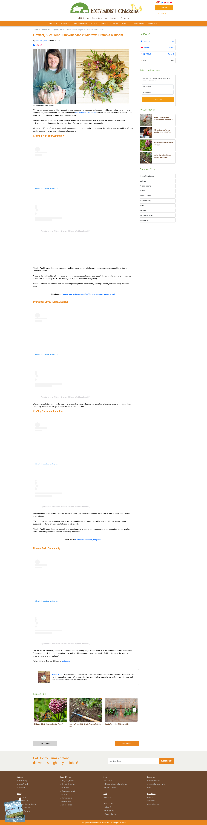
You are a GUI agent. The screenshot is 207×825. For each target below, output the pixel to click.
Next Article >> (126, 743)
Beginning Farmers (58, 30)
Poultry (64, 23)
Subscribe (164, 7)
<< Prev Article (45, 743)
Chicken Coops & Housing (27, 804)
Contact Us (125, 18)
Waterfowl (22, 787)
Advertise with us (154, 780)
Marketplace (153, 23)
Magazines (138, 23)
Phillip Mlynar (41, 40)
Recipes (108, 797)
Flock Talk (22, 797)
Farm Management (68, 791)
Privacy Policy (109, 810)
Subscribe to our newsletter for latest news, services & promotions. (156, 79)
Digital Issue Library (109, 23)
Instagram (66, 661)
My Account (84, 18)
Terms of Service (110, 814)
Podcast (125, 23)
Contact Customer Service (156, 784)
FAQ (149, 787)
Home (36, 30)
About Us (108, 807)
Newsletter (114, 18)
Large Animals (23, 784)
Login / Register (153, 804)
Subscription (166, 761)
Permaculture (66, 801)
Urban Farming (67, 805)
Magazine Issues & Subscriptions (116, 784)
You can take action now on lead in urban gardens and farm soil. (88, 294)
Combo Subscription (99, 18)
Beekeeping (23, 780)
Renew (150, 797)
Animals (52, 23)
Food (93, 23)
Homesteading (67, 798)
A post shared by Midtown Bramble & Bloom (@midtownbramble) (65, 231)
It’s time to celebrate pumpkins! (88, 540)
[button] (134, 710)
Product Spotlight (111, 787)
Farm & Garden (79, 23)
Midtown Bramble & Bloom (85, 113)
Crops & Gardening (68, 784)
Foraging (65, 794)
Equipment (65, 787)
